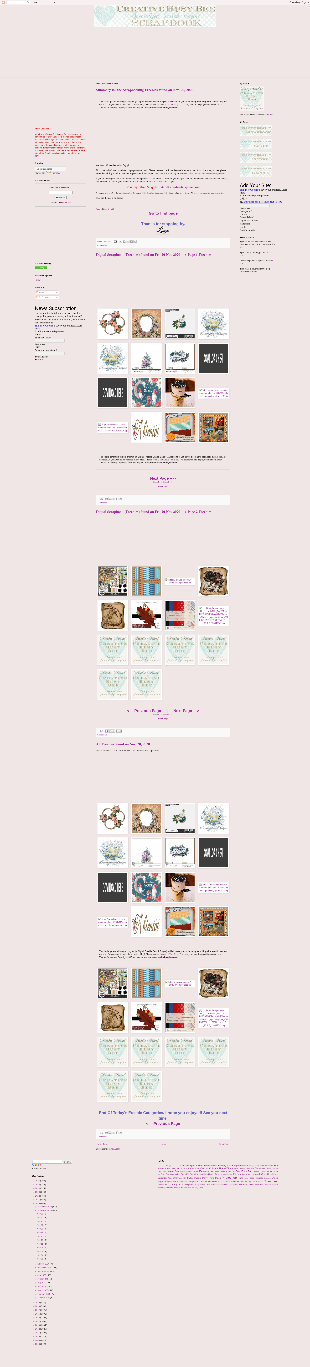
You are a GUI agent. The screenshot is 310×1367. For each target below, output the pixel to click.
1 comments (102, 502)
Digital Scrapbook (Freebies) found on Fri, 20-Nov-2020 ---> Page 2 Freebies (154, 511)
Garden (269, 1171)
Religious (193, 1182)
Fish (234, 1171)
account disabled (271, 1185)
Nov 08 (40, 1248)
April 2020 (42, 1286)
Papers (198, 1178)
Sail (199, 1182)
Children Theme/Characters (224, 1168)
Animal (200, 1165)
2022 (37, 1196)
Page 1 (156, 482)
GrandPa (194, 1174)
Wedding (244, 1184)
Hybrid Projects (215, 1174)
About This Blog (170, 104)
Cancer (183, 1168)
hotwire (178, 1187)
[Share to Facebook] (131, 241)
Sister (215, 1182)
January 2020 (43, 1298)
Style (254, 1182)
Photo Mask (215, 1178)
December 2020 (44, 1207)
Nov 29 (40, 1214)
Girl (159, 1174)
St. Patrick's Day (244, 1182)
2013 (37, 1325)
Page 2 (166, 482)
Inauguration (228, 1174)
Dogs (182, 1171)
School (204, 1182)
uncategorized (197, 1187)
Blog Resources (240, 1165)
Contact (275, 1168)
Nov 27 (40, 1217)
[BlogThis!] (124, 241)
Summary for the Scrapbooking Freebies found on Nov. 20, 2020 (144, 89)
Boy (276, 1165)
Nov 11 (40, 1244)
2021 (37, 1200)
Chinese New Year (247, 1168)
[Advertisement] (155, 54)
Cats (207, 1168)
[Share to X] (127, 241)
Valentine (215, 1184)
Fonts (244, 1171)
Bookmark (269, 1166)
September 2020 (45, 1267)
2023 (37, 1192)
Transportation (200, 1185)
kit (182, 1187)
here (37, 156)
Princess (259, 1178)
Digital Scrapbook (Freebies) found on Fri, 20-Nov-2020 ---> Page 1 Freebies (154, 254)
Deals (164, 1171)
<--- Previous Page (144, 711)
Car (188, 1168)
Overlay (182, 1178)
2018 (37, 1306)
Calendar (175, 1168)
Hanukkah (203, 1174)
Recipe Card (170, 1181)
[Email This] (120, 241)
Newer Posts (102, 1144)
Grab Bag (165, 1174)
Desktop (171, 1171)
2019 (37, 1302)
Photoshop (230, 1177)
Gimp (275, 1171)
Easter (196, 1171)
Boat (262, 1166)
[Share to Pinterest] (135, 241)
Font (238, 1171)
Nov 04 (40, 1255)
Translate (56, 173)
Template (177, 1184)
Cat (202, 1168)
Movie (275, 1174)
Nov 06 (40, 1251)
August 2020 (43, 1271)
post (271, 115)
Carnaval (195, 1168)
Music (160, 1178)
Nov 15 (40, 1236)
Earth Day (188, 1171)
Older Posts (224, 1144)
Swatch (168, 1184)
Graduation (175, 1174)
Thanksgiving (188, 1184)
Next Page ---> (163, 478)
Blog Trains (254, 1166)
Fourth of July (260, 1171)
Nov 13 (40, 1240)
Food (251, 1171)
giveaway (161, 1187)
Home (163, 1144)
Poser (252, 1178)
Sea (210, 1182)
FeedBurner (66, 202)
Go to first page (163, 213)
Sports (227, 1182)
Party (205, 1178)
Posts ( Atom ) (114, 1149)
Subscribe (260, 1182)
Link (253, 1174)
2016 (37, 1314)
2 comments (102, 1136)
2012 (37, 1329)
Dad (160, 1171)
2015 (37, 1317)
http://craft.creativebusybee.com (177, 187)
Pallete (190, 1178)
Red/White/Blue (183, 1182)
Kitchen (237, 1174)
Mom (269, 1174)
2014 (37, 1321)
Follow (38, 280)
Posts (41, 292)
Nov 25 (40, 1221)
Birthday (222, 1165)
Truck (208, 1184)
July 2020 (41, 1275)
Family (216, 1171)
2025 (37, 1184)
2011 (37, 1333)
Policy (246, 1178)
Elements (204, 1171)
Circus (269, 1168)
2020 (37, 1203)
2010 (37, 1336)
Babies (207, 1165)
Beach (214, 1166)
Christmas (260, 1168)
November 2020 (44, 1210)
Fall (211, 1171)
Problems (268, 1178)
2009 (37, 1340)
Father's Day (226, 1171)
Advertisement (175, 1166)
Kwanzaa (246, 1174)
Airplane (185, 1166)
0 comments (102, 245)
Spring (234, 1182)
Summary (107, 241)
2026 (37, 1181)
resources (188, 1187)
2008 (37, 1344)
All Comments (44, 297)
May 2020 (42, 1283)
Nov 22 (40, 1225)
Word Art (260, 1184)
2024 (37, 1188)
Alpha (192, 1165)
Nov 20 (40, 1229)
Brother (161, 1168)
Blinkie (229, 1166)
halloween (170, 1187)
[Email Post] (115, 241)
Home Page (163, 486)
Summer (161, 1185)
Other (175, 1178)
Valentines (225, 1184)
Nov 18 (40, 1233)
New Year (168, 1178)
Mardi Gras (260, 1174)
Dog (177, 1171)
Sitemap (221, 1182)
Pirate (241, 1178)
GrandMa (185, 1174)
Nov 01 (40, 1259)
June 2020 (42, 1279)
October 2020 (43, 1264)
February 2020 (44, 1294)
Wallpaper (234, 1184)
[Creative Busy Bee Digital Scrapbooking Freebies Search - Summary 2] (41, 268)
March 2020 (42, 1290)
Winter (252, 1184)
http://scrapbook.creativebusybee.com (208, 173)
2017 (37, 1310)
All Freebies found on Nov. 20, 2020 (123, 744)
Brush (168, 1168)
